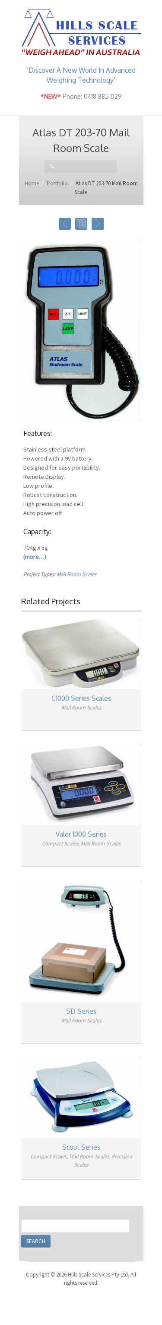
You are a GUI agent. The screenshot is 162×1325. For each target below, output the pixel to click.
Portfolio (57, 183)
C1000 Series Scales (81, 698)
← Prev (65, 224)
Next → (98, 224)
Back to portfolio (81, 224)
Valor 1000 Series (81, 834)
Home (32, 183)
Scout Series (81, 1147)
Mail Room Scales (76, 574)
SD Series (81, 1011)
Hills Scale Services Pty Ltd (81, 33)
